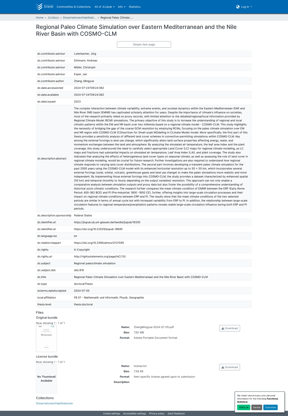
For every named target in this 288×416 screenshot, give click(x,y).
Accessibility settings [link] (134, 413)
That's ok (243, 407)
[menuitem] (104, 6)
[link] (229, 328)
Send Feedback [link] (176, 413)
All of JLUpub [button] (103, 6)
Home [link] (40, 17)
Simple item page (144, 44)
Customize (270, 407)
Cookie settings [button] (111, 413)
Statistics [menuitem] (134, 6)
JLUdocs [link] (53, 17)
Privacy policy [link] (156, 413)
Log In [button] (245, 6)
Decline (256, 407)
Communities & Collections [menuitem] (74, 6)
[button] (44, 6)
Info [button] (120, 6)
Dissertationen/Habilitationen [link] (79, 17)
